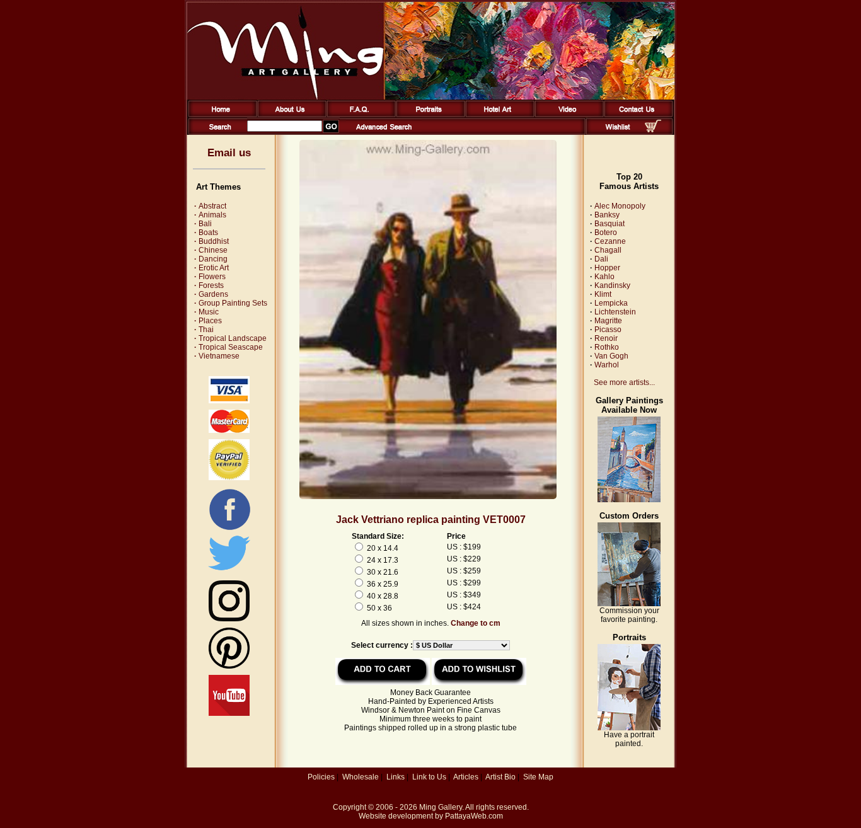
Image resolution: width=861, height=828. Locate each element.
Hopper (607, 267)
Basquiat (609, 223)
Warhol (606, 364)
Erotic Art (211, 267)
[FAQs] (359, 114)
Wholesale (360, 777)
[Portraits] (428, 114)
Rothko (606, 347)
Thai (204, 329)
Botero (605, 232)
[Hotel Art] (497, 114)
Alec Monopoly (619, 206)
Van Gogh (611, 356)
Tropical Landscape (230, 338)
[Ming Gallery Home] (220, 114)
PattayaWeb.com (474, 816)
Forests (209, 285)
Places (208, 320)
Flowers (210, 276)
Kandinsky (612, 285)
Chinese (211, 250)
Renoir (606, 338)
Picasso (607, 329)
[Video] (567, 114)
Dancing (211, 259)
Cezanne (610, 241)
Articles (465, 777)
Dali (601, 259)
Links (395, 777)
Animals (210, 214)
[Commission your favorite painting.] (629, 603)
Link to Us (429, 777)
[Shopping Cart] (653, 129)
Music (206, 312)
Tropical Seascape (228, 347)
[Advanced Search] (384, 132)
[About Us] (289, 114)
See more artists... (624, 382)
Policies (321, 777)
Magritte (608, 320)
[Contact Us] (636, 114)
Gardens (211, 294)
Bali (203, 223)
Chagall (607, 250)
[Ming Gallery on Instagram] (229, 618)
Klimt (602, 294)
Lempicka (611, 303)
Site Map (538, 777)
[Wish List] (618, 132)
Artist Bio (500, 777)
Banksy (607, 214)
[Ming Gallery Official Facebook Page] (229, 529)
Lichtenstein (615, 312)
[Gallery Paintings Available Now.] (629, 499)
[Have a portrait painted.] (629, 727)
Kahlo (604, 276)
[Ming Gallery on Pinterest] (229, 666)
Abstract (210, 206)
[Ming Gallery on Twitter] (229, 571)
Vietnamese (217, 356)
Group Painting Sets (230, 303)
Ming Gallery (440, 807)
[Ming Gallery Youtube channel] (229, 713)
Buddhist (211, 241)
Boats (206, 232)
